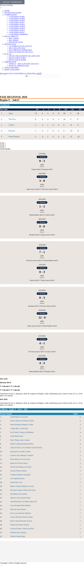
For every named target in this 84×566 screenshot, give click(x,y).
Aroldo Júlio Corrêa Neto (19, 428)
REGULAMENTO (11, 36)
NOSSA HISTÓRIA (11, 68)
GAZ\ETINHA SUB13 (17, 26)
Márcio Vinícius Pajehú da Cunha (22, 486)
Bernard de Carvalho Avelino (20, 451)
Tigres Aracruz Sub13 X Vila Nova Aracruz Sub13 (42, 189)
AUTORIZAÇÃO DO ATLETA (20, 46)
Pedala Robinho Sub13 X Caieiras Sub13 (42, 215)
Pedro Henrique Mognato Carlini (21, 424)
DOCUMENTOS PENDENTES (20, 50)
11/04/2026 (42, 245)
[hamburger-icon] (1, 7)
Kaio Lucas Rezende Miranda (20, 513)
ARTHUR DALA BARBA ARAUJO (23, 502)
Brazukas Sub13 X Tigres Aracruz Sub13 (42, 235)
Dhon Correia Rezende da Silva (21, 521)
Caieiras (11, 125)
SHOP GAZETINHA (12, 70)
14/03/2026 (42, 173)
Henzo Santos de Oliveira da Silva (22, 421)
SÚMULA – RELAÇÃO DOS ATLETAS (23, 64)
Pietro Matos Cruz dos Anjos (20, 459)
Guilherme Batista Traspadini (20, 475)
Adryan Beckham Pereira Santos (21, 517)
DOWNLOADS (10, 44)
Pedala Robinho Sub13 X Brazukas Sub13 (42, 371)
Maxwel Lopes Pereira (18, 509)
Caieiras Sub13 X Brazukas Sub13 (42, 169)
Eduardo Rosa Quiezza (18, 532)
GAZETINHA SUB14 (17, 28)
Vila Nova (12, 119)
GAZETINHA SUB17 (17, 32)
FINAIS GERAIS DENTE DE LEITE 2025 (24, 56)
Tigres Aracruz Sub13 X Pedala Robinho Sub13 (42, 326)
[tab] (42, 143)
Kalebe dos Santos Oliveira (19, 525)
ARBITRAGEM (10, 62)
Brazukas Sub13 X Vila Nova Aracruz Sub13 (42, 306)
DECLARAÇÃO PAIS (17, 48)
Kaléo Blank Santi (16, 436)
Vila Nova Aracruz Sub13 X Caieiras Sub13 (42, 352)
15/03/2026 (42, 154)
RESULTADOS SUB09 (17, 60)
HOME (7, 11)
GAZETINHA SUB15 (17, 30)
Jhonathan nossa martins (18, 494)
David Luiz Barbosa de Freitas (20, 467)
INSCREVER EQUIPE (12, 13)
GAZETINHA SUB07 (17, 17)
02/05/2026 (42, 336)
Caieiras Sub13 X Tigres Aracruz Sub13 (42, 280)
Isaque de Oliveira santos (19, 463)
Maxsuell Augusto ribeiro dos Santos (23, 490)
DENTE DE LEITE (16, 42)
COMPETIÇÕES (10, 15)
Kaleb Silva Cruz (16, 482)
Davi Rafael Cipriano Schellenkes (22, 432)
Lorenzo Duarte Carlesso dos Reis (22, 528)
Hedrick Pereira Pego (17, 536)
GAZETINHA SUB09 (17, 19)
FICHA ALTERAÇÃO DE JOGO (21, 52)
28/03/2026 (42, 199)
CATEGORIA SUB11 (16, 23)
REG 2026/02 (13, 40)
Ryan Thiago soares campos (20, 440)
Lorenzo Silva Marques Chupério (21, 455)
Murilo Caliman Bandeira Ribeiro (21, 444)
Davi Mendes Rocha (17, 478)
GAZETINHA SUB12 (17, 25)
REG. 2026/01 (14, 38)
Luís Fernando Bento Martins (20, 505)
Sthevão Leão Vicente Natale (20, 498)
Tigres (11, 113)
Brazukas (12, 131)
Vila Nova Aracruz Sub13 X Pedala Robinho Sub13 (42, 260)
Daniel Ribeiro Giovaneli (19, 417)
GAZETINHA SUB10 (17, 21)
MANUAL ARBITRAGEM (19, 66)
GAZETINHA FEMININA (18, 34)
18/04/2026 (42, 290)
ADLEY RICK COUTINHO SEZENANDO (26, 448)
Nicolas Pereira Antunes (18, 471)
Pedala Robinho (14, 136)
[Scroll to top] (1, 565)
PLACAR (7, 54)
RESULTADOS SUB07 (17, 58)
